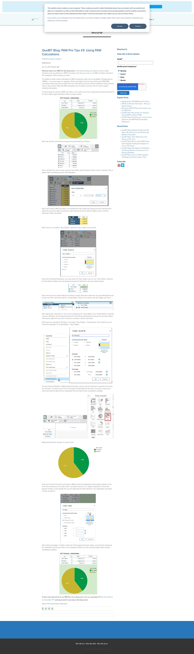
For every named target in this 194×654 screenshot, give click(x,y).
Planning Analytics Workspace (57, 604)
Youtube (104, 631)
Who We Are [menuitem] (80, 644)
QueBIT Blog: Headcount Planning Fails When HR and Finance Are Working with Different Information (135, 132)
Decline (138, 26)
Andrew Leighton (55, 59)
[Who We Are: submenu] (153, 19)
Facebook (79, 631)
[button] (157, 19)
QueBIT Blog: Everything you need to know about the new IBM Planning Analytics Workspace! (137, 119)
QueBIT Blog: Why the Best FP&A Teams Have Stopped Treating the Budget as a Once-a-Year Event (136, 143)
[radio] (134, 70)
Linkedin (87, 631)
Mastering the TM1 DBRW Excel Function (135, 101)
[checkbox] (134, 75)
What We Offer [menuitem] (91, 644)
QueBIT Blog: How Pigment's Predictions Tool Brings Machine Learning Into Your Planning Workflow (136, 150)
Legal (108, 649)
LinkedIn (52, 63)
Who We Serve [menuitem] (102, 644)
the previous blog (83, 71)
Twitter (95, 631)
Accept (119, 26)
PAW (73, 79)
